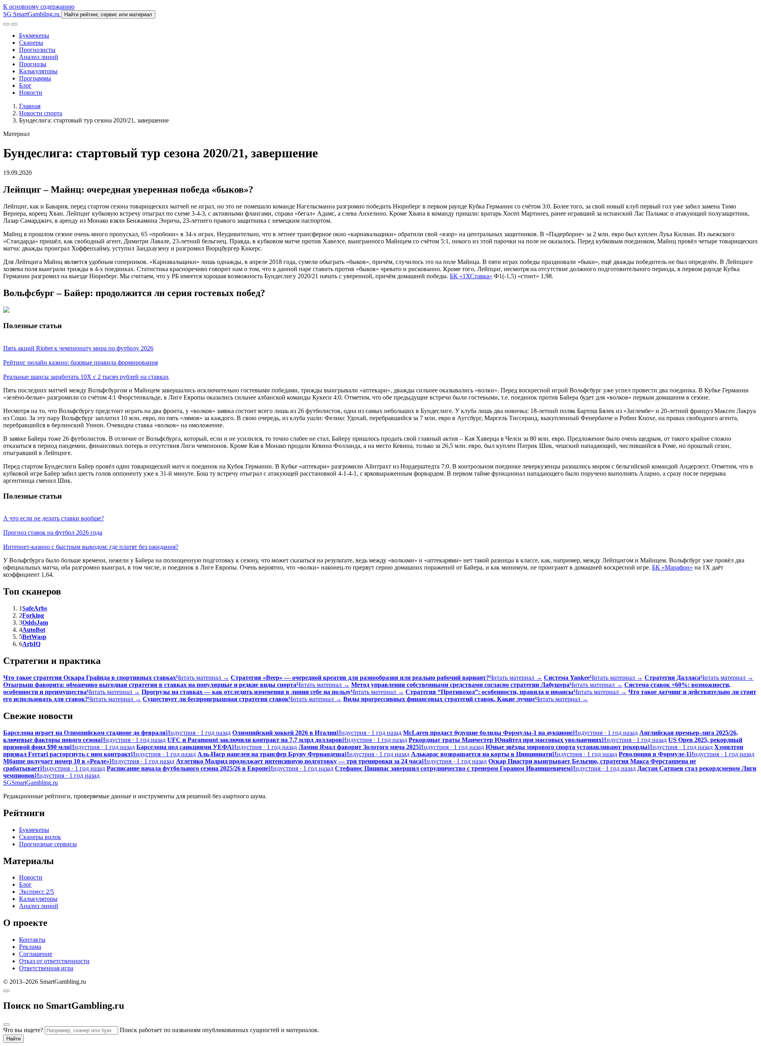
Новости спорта (40, 113)
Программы (35, 78)
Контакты (32, 939)
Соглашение (35, 953)
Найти (13, 1039)
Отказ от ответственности (54, 961)
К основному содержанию (39, 6)
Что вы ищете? (23, 1030)
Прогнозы (32, 64)
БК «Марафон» (672, 567)
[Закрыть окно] (6, 991)
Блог (25, 85)
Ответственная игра (46, 968)
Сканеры (31, 42)
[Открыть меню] (14, 24)
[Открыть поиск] (6, 24)
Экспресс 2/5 (36, 891)
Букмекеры (34, 35)
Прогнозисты (37, 49)
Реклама (30, 946)
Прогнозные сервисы (48, 844)
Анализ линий (38, 57)
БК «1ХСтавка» (471, 276)
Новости (30, 92)
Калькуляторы (38, 71)
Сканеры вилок (40, 837)
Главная (29, 106)
